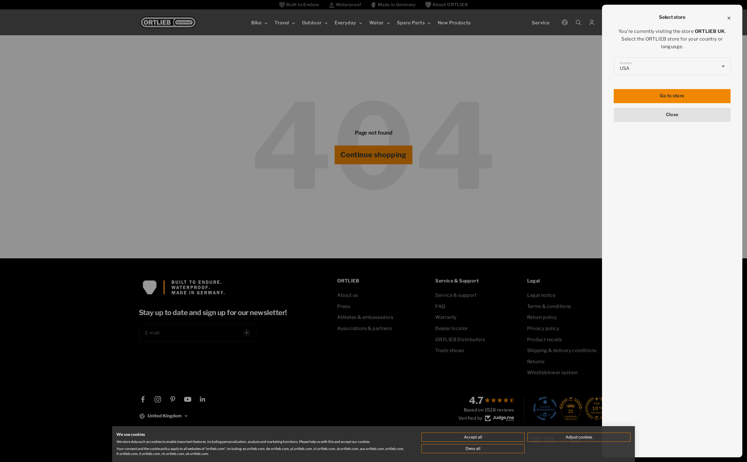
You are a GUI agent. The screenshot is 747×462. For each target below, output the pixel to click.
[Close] (729, 18)
